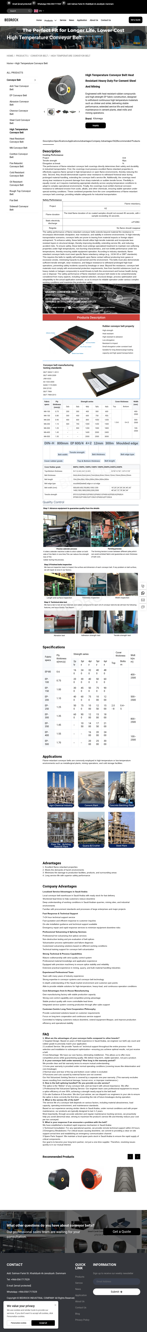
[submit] (29, 11)
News (71, 20)
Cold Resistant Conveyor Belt (17, 174)
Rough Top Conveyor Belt (20, 193)
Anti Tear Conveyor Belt (19, 88)
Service (63, 20)
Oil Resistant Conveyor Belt (17, 183)
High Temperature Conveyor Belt (70, 55)
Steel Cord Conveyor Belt (20, 122)
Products (49, 20)
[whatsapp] (142, 593)
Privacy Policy (82, 1320)
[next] (79, 112)
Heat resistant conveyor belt (17, 140)
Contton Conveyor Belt (19, 156)
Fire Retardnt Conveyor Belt (17, 165)
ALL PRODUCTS (15, 72)
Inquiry (96, 125)
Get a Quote (135, 20)
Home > (10, 63)
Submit (115, 1291)
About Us (94, 20)
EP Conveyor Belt (18, 95)
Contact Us (106, 20)
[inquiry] (142, 606)
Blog (77, 1313)
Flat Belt (14, 200)
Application (82, 20)
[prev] (44, 112)
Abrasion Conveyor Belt (19, 103)
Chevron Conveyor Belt (19, 112)
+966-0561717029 (53, 4)
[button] (130, 1156)
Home (39, 20)
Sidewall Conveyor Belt (19, 208)
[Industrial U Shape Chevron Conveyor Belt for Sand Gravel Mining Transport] (124, 1179)
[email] (142, 599)
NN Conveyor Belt (18, 148)
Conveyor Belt (39, 55)
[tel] (142, 586)
